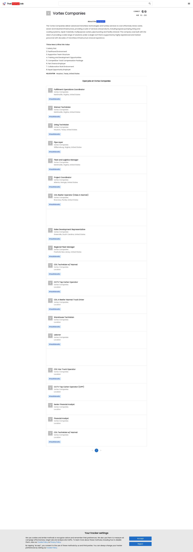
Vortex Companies (61, 92)
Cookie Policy (43, 542)
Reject (140, 544)
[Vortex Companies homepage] (142, 11)
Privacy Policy (55, 542)
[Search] (150, 4)
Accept (140, 538)
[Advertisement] (96, 217)
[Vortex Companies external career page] (145, 11)
